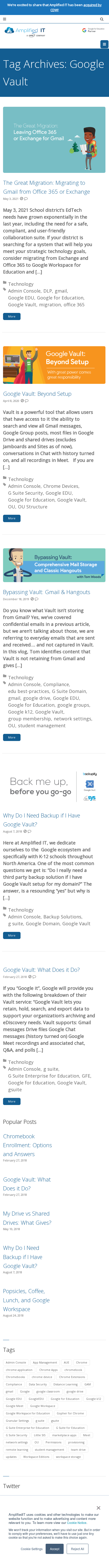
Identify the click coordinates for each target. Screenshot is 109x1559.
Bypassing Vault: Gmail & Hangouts (46, 592)
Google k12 (20, 712)
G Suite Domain (69, 691)
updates (11, 1457)
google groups (73, 705)
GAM (87, 1384)
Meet (86, 1435)
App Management (45, 1362)
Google (25, 1391)
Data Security (38, 1384)
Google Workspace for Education (28, 1413)
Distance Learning (65, 1384)
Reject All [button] (77, 1549)
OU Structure (32, 507)
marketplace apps (64, 1435)
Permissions (53, 1442)
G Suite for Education (70, 1428)
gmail (61, 291)
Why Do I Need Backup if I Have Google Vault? (22, 1256)
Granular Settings (17, 1420)
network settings (72, 719)
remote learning (17, 1449)
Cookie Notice (76, 1522)
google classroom (48, 1391)
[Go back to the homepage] (54, 32)
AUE (66, 1362)
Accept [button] (54, 1549)
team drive (78, 1449)
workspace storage (68, 1457)
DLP (47, 291)
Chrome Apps (48, 1370)
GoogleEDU (36, 1399)
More (11, 316)
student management (42, 725)
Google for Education (60, 298)
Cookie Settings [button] (32, 1549)
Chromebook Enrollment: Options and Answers (27, 1145)
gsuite (15, 1089)
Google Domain (43, 923)
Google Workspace (42, 1406)
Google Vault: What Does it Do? (41, 969)
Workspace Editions (36, 1457)
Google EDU (21, 298)
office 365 (74, 304)
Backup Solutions (62, 917)
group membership (29, 719)
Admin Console (24, 291)
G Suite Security (25, 493)
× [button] (98, 1506)
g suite (15, 923)
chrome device (42, 1377)
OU (11, 507)
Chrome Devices (60, 486)
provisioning (76, 1442)
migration (50, 304)
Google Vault (22, 304)
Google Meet (14, 1406)
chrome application (19, 1370)
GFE (86, 1076)
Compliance (56, 684)
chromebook (73, 1370)
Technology (20, 284)
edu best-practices (28, 691)
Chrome (81, 1362)
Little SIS (39, 1435)
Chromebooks (15, 1377)
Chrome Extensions (72, 1377)
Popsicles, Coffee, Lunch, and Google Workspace (26, 1299)
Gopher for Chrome (70, 1413)
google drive (36, 698)
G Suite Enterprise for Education (43, 1076)
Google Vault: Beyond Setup (37, 393)
